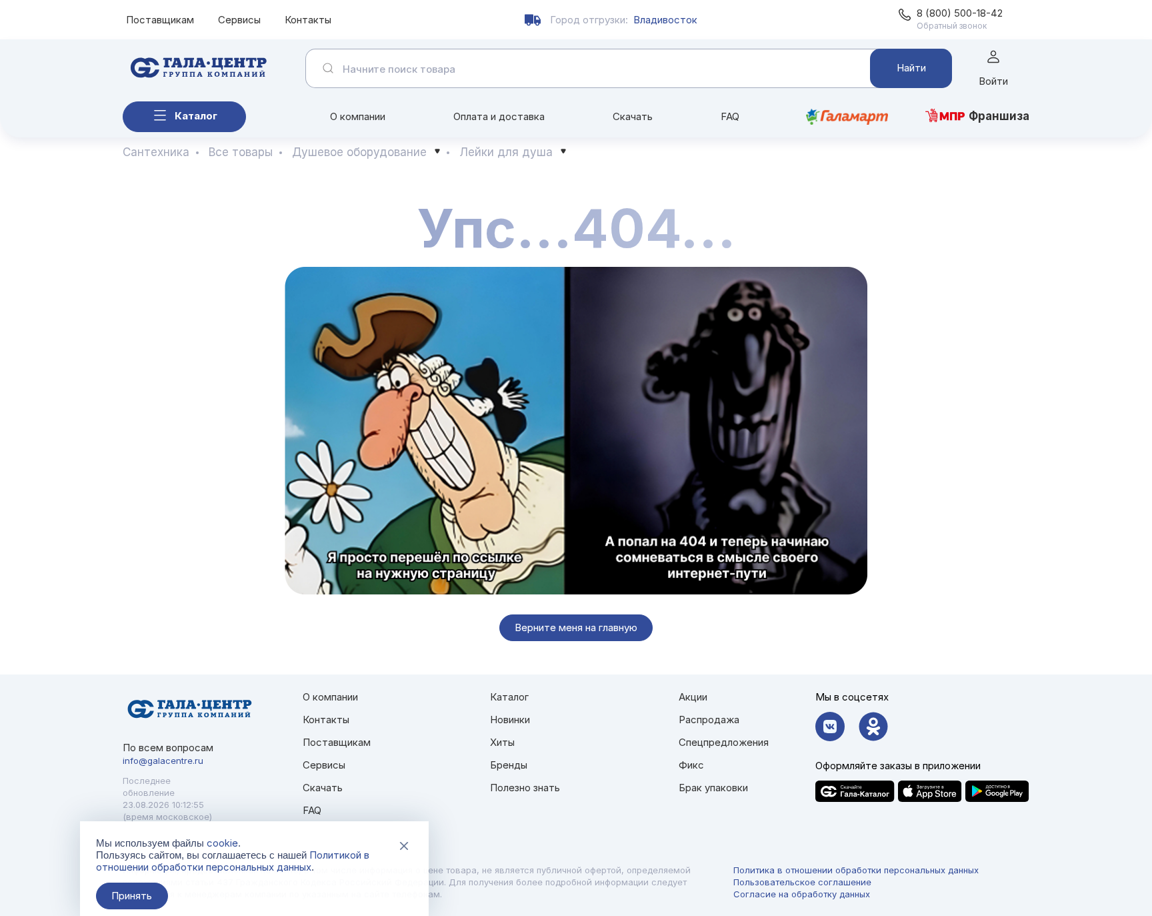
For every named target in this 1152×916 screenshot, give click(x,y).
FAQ (730, 116)
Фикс (691, 765)
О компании (357, 116)
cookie (222, 843)
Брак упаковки (713, 787)
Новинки (510, 719)
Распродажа (709, 719)
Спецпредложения (724, 742)
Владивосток (665, 19)
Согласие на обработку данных (801, 894)
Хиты (502, 742)
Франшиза (999, 116)
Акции (693, 697)
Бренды (508, 765)
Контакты (308, 19)
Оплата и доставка (499, 116)
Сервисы (239, 19)
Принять (131, 895)
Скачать (633, 116)
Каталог (196, 115)
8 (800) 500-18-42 (960, 13)
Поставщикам (160, 19)
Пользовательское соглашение (802, 882)
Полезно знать (525, 787)
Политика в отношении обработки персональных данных (856, 870)
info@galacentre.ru (163, 760)
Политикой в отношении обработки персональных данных (232, 861)
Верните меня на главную (576, 627)
